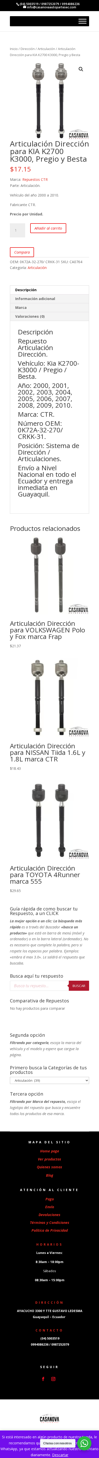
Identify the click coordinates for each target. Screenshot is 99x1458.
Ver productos (49, 1159)
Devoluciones (49, 1214)
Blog (49, 1175)
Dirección (28, 48)
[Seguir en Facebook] (43, 1379)
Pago (49, 1199)
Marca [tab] (21, 307)
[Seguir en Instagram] (53, 1379)
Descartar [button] (60, 1454)
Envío (49, 1206)
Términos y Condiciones (49, 1222)
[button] (81, 69)
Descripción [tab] (26, 289)
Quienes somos (49, 1167)
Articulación (46, 48)
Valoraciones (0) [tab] (30, 316)
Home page (49, 1151)
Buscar (79, 985)
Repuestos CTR (35, 179)
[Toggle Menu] (82, 21)
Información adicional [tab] (35, 298)
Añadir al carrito (48, 228)
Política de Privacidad (49, 1230)
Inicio (14, 48)
